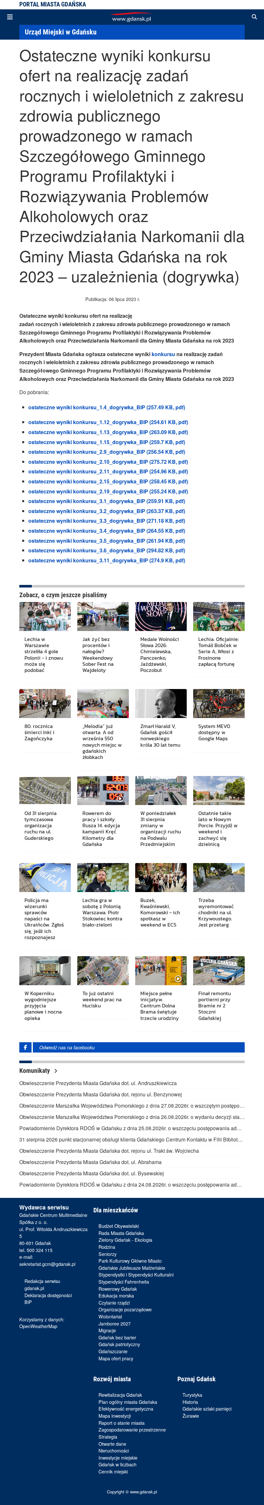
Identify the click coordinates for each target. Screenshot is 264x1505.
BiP (28, 1301)
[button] (254, 17)
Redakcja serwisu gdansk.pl (42, 1284)
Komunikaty (35, 1070)
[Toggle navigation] (10, 17)
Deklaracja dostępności (48, 1295)
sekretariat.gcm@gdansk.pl (47, 1263)
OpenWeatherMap (38, 1326)
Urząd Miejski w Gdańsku (61, 32)
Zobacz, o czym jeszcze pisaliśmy (63, 595)
